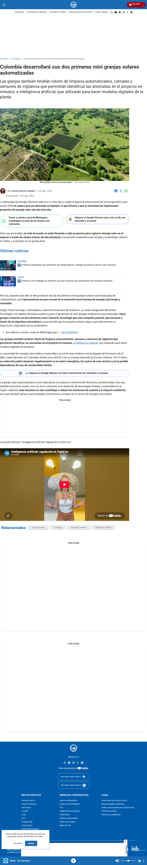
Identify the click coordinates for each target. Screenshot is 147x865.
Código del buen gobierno (70, 811)
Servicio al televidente (68, 800)
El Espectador (27, 822)
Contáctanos (65, 815)
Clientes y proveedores (69, 818)
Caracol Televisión (29, 804)
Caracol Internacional (30, 829)
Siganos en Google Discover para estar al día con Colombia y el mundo (100, 219)
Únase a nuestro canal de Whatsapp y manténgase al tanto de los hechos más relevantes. (29, 220)
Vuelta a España (101, 12)
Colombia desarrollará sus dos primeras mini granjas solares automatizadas (54, 59)
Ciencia (21, 277)
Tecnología (15, 59)
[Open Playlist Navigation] (143, 860)
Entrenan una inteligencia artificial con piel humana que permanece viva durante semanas (66, 280)
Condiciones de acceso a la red (114, 800)
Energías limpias (38, 527)
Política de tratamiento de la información (117, 807)
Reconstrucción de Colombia (80, 12)
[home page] (74, 5)
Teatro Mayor (27, 825)
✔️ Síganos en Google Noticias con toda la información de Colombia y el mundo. (67, 373)
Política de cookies (109, 811)
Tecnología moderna (78, 527)
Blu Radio (4, 59)
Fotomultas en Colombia (37, 12)
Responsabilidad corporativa (112, 804)
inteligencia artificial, (86, 342)
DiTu (23, 818)
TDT (61, 807)
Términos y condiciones (111, 815)
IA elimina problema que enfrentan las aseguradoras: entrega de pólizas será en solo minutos (68, 265)
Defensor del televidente (69, 804)
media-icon (73, 860)
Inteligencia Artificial (103, 527)
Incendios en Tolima (57, 12)
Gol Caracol (26, 807)
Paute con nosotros (67, 822)
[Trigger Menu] (3, 4)
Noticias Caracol (28, 800)
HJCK (24, 815)
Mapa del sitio (65, 825)
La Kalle (25, 811)
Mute (117, 860)
